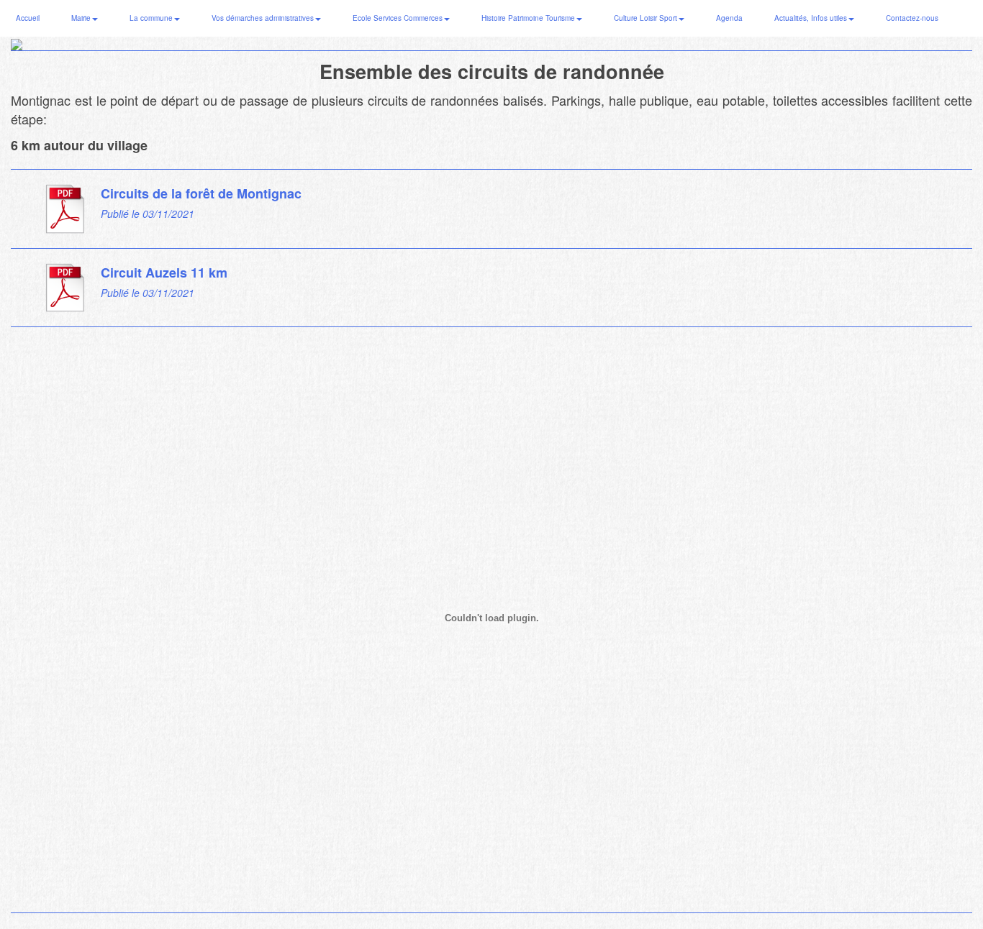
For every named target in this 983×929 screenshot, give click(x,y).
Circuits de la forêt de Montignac (201, 193)
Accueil (28, 18)
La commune (152, 18)
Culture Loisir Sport (646, 18)
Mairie (82, 18)
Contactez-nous (912, 18)
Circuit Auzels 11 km (164, 272)
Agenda (729, 18)
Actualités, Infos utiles (811, 18)
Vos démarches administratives (264, 18)
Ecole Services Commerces (399, 18)
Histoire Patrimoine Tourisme (529, 18)
